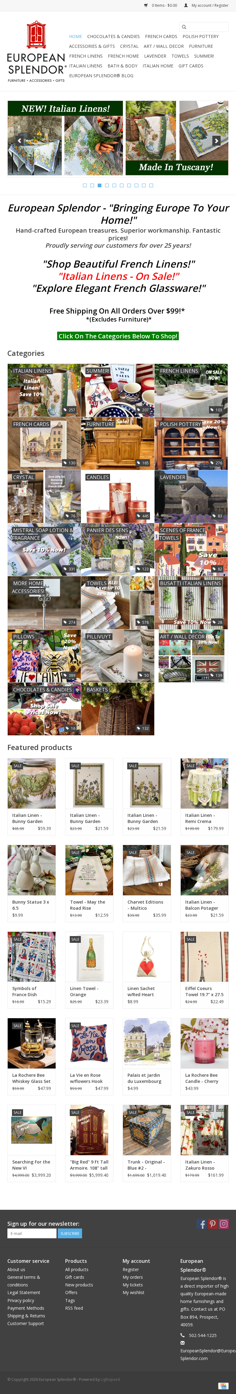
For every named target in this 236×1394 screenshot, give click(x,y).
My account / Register (210, 5)
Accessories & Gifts (92, 46)
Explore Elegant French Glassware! (118, 288)
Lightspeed (110, 1379)
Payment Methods (25, 1308)
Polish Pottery (200, 36)
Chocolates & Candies (113, 36)
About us (16, 1269)
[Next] (216, 141)
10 (151, 185)
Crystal (129, 46)
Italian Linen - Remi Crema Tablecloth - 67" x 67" (204, 818)
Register (131, 1269)
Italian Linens (85, 66)
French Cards (161, 36)
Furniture (201, 46)
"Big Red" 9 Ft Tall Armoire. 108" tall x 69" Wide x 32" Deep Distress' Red (89, 1165)
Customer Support (25, 1323)
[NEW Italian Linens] (118, 138)
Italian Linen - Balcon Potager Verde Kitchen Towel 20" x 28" (201, 905)
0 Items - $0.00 (164, 5)
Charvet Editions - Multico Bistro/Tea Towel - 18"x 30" (146, 905)
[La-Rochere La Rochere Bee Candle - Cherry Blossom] (204, 1043)
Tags (70, 1300)
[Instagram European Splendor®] (224, 1224)
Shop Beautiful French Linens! (118, 263)
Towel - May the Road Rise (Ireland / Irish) (87, 905)
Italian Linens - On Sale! (118, 276)
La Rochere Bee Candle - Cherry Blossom (201, 1078)
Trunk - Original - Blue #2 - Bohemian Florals (146, 1165)
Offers (71, 1292)
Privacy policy (20, 1300)
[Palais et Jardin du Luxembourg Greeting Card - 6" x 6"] (147, 1043)
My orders (133, 1277)
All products (76, 1269)
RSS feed (74, 1308)
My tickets (133, 1285)
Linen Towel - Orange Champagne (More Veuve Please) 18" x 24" (87, 991)
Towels (180, 56)
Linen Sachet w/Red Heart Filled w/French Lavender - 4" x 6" (146, 991)
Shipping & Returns (26, 1316)
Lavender (155, 56)
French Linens (86, 56)
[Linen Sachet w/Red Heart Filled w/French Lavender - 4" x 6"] (147, 956)
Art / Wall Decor (164, 46)
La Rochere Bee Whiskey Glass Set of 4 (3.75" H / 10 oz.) (31, 1078)
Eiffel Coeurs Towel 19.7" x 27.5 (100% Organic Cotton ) (204, 991)
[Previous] (19, 141)
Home (75, 36)
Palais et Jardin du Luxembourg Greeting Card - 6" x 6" (144, 1078)
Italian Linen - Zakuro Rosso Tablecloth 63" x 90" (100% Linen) (202, 1165)
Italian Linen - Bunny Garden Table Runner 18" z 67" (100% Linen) (31, 818)
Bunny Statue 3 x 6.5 (30, 905)
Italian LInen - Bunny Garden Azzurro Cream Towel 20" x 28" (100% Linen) (86, 818)
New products (79, 1285)
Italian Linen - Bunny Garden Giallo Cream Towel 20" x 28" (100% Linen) (144, 818)
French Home (123, 56)
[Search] (184, 27)
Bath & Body (122, 66)
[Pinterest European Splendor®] (213, 1224)
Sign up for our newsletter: (43, 1224)
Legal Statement (23, 1292)
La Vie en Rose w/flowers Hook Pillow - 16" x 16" (87, 1078)
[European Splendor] (37, 51)
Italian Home (158, 66)
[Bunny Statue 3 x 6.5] (31, 870)
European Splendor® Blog (101, 75)
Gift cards (191, 66)
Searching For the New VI (31, 1165)
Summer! (204, 56)
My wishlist (133, 1292)
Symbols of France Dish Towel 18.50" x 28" (27, 991)
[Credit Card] (222, 1385)
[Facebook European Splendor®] (201, 1224)
